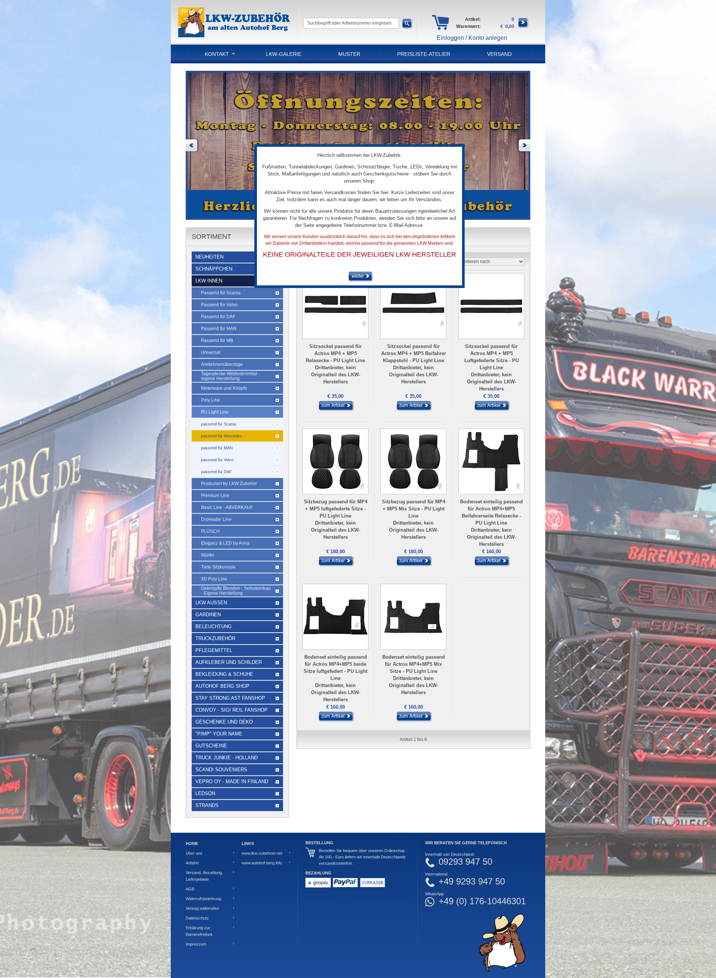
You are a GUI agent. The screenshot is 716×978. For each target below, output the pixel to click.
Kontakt (217, 54)
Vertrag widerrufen (202, 908)
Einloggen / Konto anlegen (472, 38)
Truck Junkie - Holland (226, 757)
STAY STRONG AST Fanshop (230, 698)
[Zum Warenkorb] (523, 26)
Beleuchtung (213, 626)
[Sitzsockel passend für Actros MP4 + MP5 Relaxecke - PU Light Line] (335, 409)
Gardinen (208, 614)
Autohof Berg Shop (222, 686)
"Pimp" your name (218, 734)
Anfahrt (192, 863)
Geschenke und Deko (224, 722)
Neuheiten (209, 257)
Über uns (194, 853)
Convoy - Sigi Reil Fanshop (231, 710)
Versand (499, 54)
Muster (349, 54)
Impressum (196, 944)
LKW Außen (211, 602)
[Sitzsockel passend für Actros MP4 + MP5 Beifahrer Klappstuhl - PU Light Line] (413, 409)
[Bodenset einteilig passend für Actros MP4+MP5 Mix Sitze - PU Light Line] (413, 720)
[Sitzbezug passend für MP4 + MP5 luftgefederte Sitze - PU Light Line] (335, 564)
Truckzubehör (215, 638)
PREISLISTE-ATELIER (423, 54)
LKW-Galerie (283, 54)
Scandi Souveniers (221, 769)
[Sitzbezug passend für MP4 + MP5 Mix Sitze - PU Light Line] (413, 564)
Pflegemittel (213, 650)
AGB (190, 889)
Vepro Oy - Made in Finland (231, 781)
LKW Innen (208, 281)
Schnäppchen (213, 269)
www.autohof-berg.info (262, 863)
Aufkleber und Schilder (228, 662)
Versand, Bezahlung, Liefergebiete (204, 876)
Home (192, 843)
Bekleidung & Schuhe (224, 674)
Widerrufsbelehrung (203, 898)
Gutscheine (211, 745)
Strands (207, 805)
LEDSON (205, 793)
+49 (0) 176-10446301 (482, 901)
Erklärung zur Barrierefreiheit (199, 931)
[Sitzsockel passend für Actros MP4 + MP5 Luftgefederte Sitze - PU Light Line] (491, 409)
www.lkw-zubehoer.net (262, 853)
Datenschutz (197, 918)
